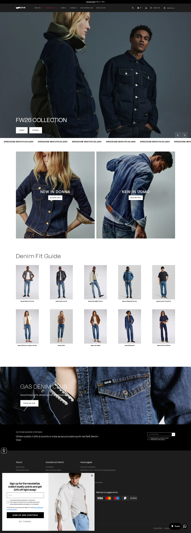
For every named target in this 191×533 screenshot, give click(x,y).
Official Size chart (22, 470)
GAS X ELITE (100, 8)
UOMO (22, 130)
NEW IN (37, 8)
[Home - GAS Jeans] (20, 8)
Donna (72, 8)
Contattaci (50, 467)
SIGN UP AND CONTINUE (25, 515)
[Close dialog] (92, 475)
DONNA (35, 130)
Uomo (63, 8)
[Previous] (178, 135)
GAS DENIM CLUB (86, 8)
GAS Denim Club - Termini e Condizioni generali (97, 470)
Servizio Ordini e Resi (53, 470)
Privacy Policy (158, 528)
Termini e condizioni (88, 467)
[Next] (184, 135)
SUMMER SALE (50, 8)
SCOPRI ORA (55, 197)
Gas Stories (20, 467)
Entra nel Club (29, 403)
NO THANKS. (25, 521)
